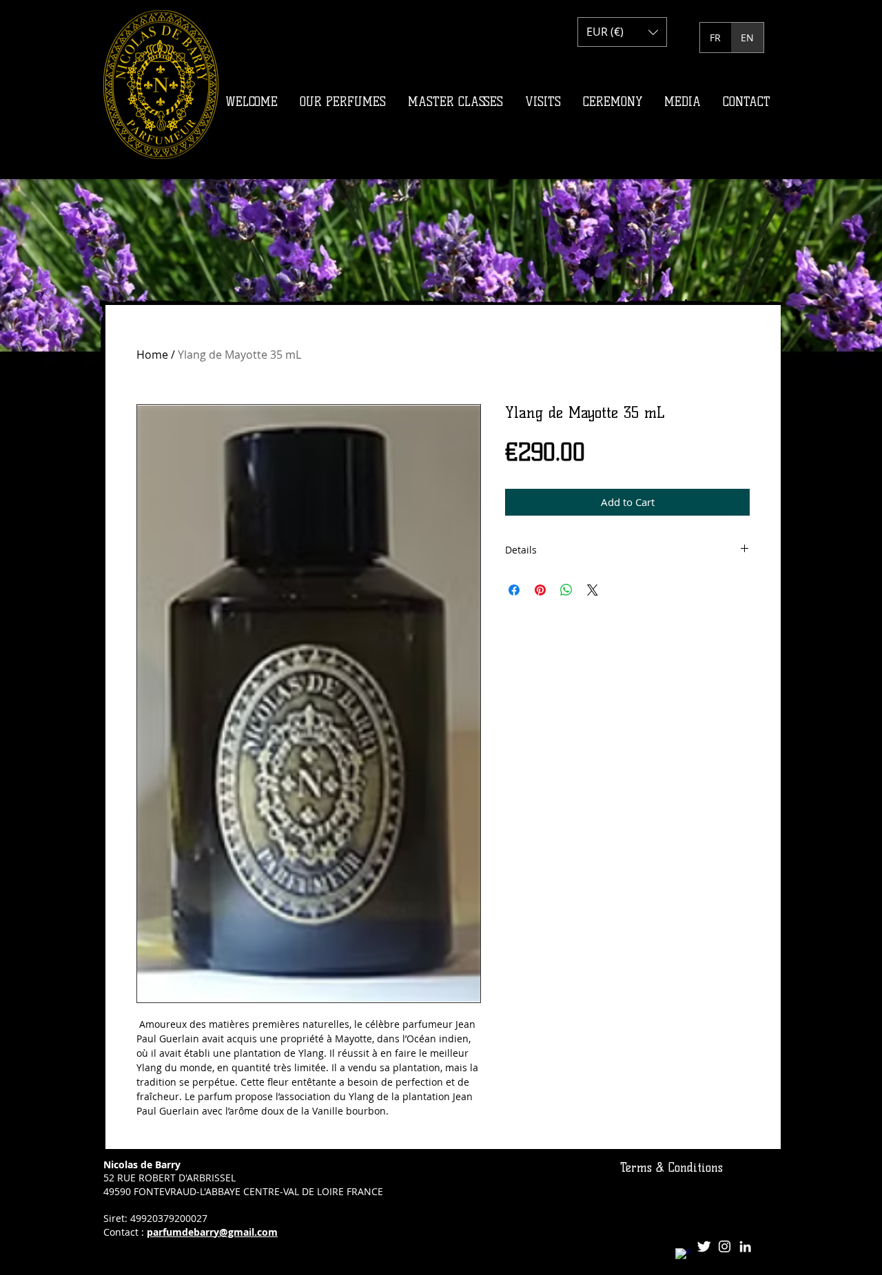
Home (152, 354)
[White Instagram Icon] (724, 1246)
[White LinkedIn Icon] (745, 1246)
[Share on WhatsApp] (566, 590)
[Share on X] (592, 590)
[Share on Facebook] (514, 590)
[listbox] (622, 32)
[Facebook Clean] (683, 1256)
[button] (622, 32)
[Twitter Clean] (704, 1246)
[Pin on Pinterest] (540, 590)
